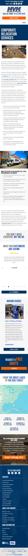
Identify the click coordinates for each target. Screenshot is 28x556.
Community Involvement (8, 519)
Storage (4, 499)
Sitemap (19, 551)
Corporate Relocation (7, 490)
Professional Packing (7, 484)
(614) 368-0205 (19, 13)
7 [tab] (19, 286)
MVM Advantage (6, 503)
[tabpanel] (14, 261)
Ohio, (12, 1)
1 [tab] (3, 286)
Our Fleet (4, 515)
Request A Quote (6, 538)
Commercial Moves (7, 488)
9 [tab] (24, 286)
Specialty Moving (6, 492)
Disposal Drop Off (7, 501)
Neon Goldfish (18, 554)
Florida (21, 1)
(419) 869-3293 (7, 420)
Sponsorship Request (7, 536)
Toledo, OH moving (22, 83)
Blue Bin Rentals (6, 505)
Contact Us (5, 534)
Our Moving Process (7, 513)
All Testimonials (14, 292)
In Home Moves (6, 486)
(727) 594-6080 (20, 425)
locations (5, 76)
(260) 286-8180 (14, 430)
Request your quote (14, 457)
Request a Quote (14, 18)
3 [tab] (8, 286)
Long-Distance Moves (7, 480)
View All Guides (14, 349)
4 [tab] (11, 286)
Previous (2, 267)
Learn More (9, 344)
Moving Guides (6, 528)
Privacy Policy (12, 551)
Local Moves (5, 482)
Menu (24, 23)
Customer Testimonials (8, 517)
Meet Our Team (6, 511)
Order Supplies (6, 497)
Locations (4, 522)
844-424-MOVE (6, 223)
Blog (3, 530)
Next (25, 267)
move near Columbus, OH (9, 79)
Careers (4, 532)
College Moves (6, 494)
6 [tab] (16, 286)
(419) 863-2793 (20, 420)
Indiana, (15, 1)
